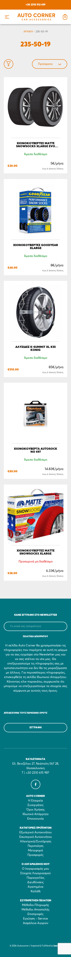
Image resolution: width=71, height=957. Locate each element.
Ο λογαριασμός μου (35, 868)
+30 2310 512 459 (35, 4)
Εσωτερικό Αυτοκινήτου (35, 836)
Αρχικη (28, 31)
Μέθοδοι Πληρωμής (35, 905)
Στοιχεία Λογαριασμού (35, 873)
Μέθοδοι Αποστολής (35, 909)
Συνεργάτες (35, 805)
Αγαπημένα (35, 886)
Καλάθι (36, 891)
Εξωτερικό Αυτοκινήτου (35, 832)
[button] (7, 16)
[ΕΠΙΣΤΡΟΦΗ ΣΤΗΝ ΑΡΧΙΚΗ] (36, 16)
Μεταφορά (35, 850)
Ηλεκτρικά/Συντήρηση (35, 841)
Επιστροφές (35, 914)
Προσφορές (35, 854)
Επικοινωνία (35, 818)
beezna (57, 946)
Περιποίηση (35, 845)
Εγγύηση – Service (35, 918)
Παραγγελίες (35, 877)
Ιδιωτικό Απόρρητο (35, 814)
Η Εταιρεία (35, 800)
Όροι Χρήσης (36, 809)
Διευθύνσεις (35, 882)
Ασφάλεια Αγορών (35, 923)
